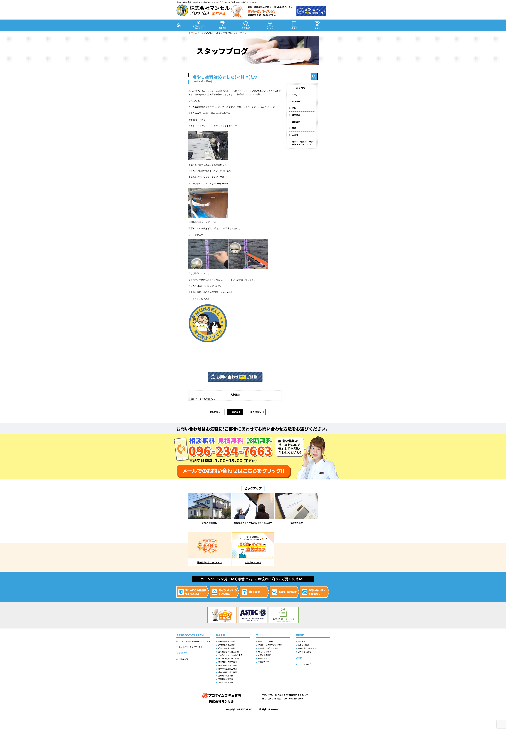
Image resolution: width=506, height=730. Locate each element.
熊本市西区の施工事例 (227, 672)
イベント (296, 94)
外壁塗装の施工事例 (226, 641)
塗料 (294, 108)
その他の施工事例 (225, 682)
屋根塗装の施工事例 (226, 645)
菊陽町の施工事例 (225, 679)
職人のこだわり (264, 652)
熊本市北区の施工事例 (227, 662)
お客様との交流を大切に (268, 648)
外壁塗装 (296, 114)
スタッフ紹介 (303, 645)
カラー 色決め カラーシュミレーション (302, 143)
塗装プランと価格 (265, 641)
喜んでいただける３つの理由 (190, 647)
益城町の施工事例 (225, 676)
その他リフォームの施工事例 (230, 655)
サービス (270, 28)
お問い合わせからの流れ (308, 648)
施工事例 (222, 28)
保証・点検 (262, 658)
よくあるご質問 (304, 652)
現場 (294, 128)
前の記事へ (215, 412)
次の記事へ (255, 412)
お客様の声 (246, 28)
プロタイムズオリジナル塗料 (270, 645)
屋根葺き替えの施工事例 (228, 652)
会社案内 (293, 28)
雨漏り (295, 135)
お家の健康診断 (264, 655)
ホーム (194, 32)
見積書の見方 (263, 662)
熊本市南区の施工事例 (227, 665)
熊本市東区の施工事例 (227, 669)
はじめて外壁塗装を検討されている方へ (194, 642)
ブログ (317, 28)
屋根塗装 (296, 121)
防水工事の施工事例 (226, 648)
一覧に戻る (235, 412)
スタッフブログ (207, 32)
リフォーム (297, 101)
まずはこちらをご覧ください (199, 27)
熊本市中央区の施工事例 (228, 658)
